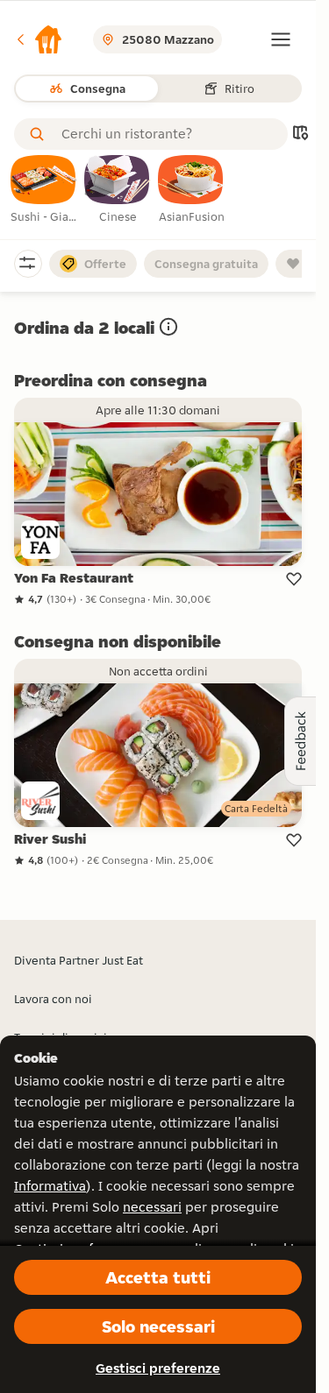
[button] (38, 39)
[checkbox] (44, 190)
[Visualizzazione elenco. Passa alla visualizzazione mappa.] (300, 134)
